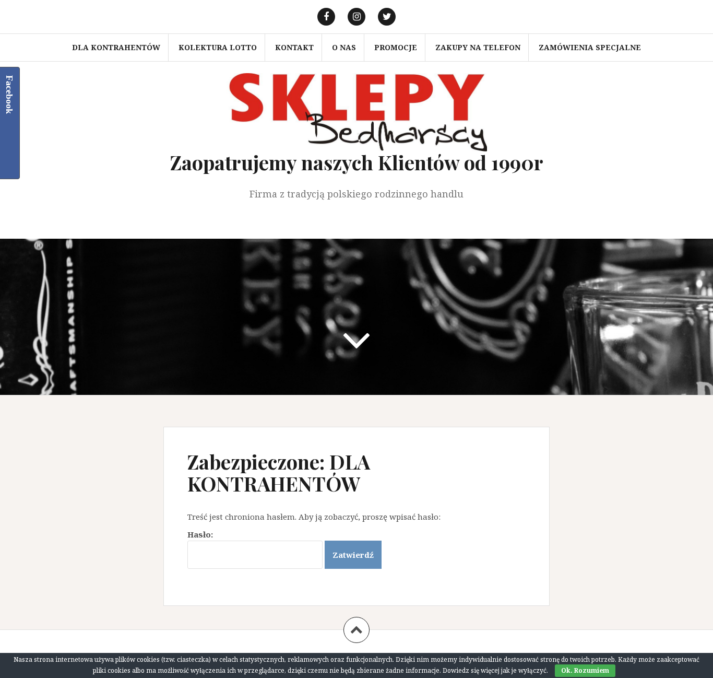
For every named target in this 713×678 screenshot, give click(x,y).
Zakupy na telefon (477, 47)
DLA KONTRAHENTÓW (116, 47)
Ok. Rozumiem (585, 670)
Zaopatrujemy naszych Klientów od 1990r (356, 162)
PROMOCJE (395, 47)
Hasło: (200, 534)
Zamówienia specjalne (590, 47)
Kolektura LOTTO (218, 47)
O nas (344, 47)
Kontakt (294, 47)
